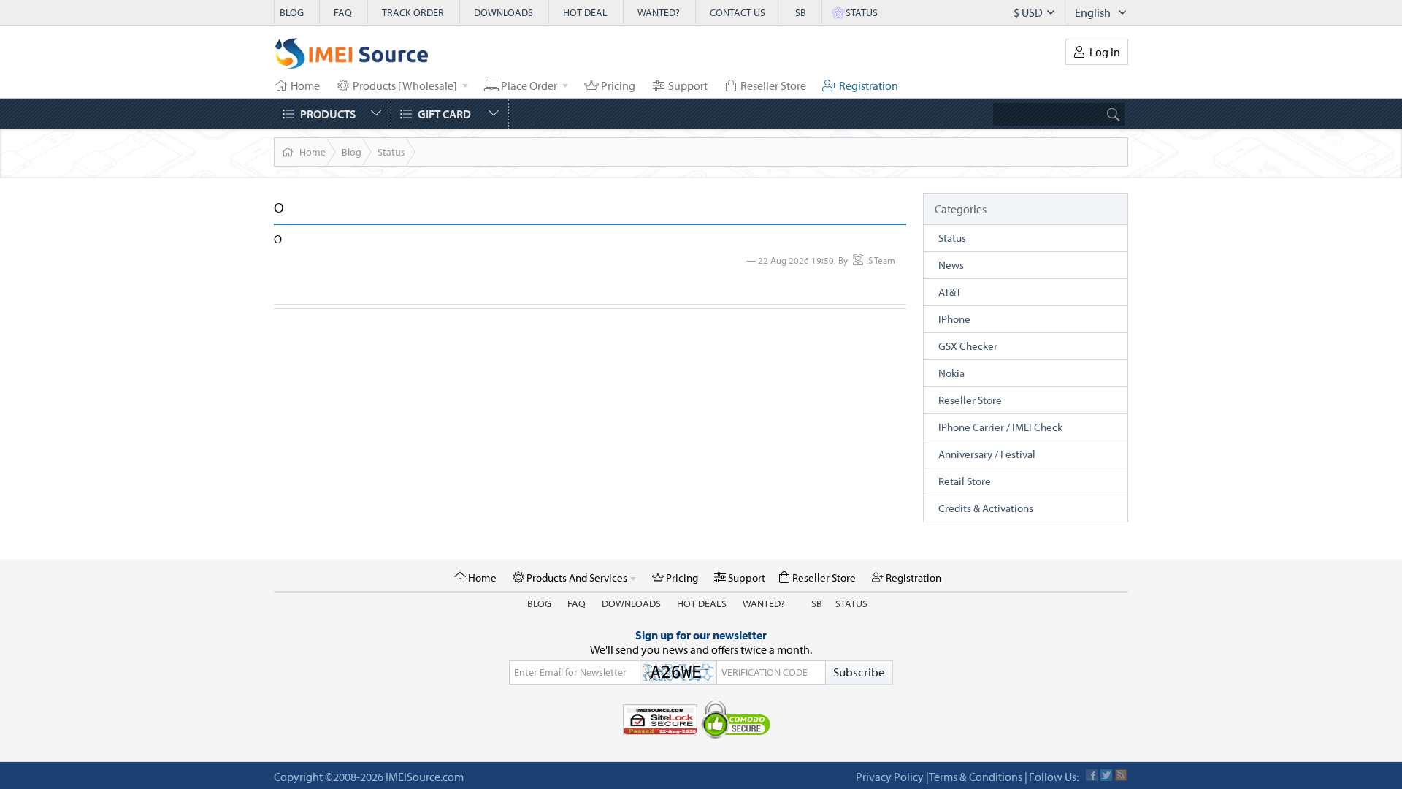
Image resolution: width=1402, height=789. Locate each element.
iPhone (954, 319)
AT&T (949, 292)
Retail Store (964, 481)
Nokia (951, 373)
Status (391, 152)
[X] (1106, 775)
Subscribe (859, 671)
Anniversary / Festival (986, 454)
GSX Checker (967, 346)
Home (312, 152)
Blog (351, 152)
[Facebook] (1092, 775)
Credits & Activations (985, 508)
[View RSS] (1121, 775)
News (951, 265)
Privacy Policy (890, 776)
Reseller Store (970, 400)
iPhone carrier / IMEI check (1000, 427)
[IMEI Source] (352, 57)
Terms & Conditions (975, 776)
